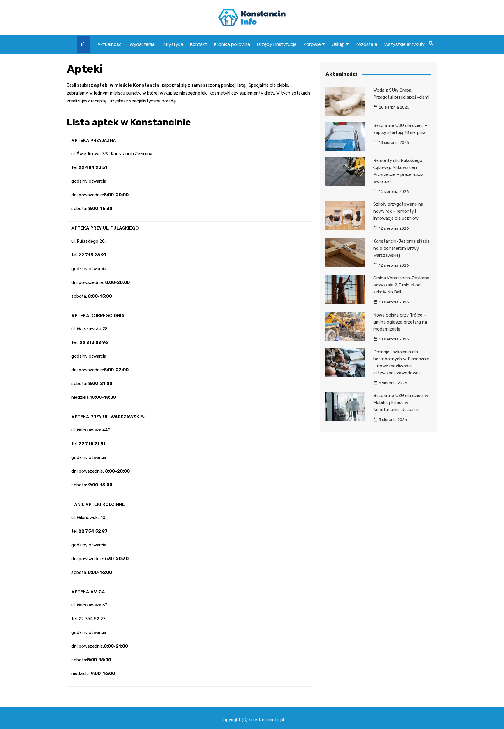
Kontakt (198, 44)
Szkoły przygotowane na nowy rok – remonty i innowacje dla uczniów (398, 211)
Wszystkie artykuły (404, 44)
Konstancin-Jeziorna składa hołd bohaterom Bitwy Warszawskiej (401, 248)
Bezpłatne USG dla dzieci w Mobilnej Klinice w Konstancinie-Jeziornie (400, 402)
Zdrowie (312, 44)
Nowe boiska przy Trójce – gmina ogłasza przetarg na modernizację (400, 322)
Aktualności (110, 44)
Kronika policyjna (232, 44)
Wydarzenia (142, 44)
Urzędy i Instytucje (277, 44)
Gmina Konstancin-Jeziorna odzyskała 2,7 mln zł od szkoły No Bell (401, 285)
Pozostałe (366, 44)
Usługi (338, 44)
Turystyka (172, 44)
